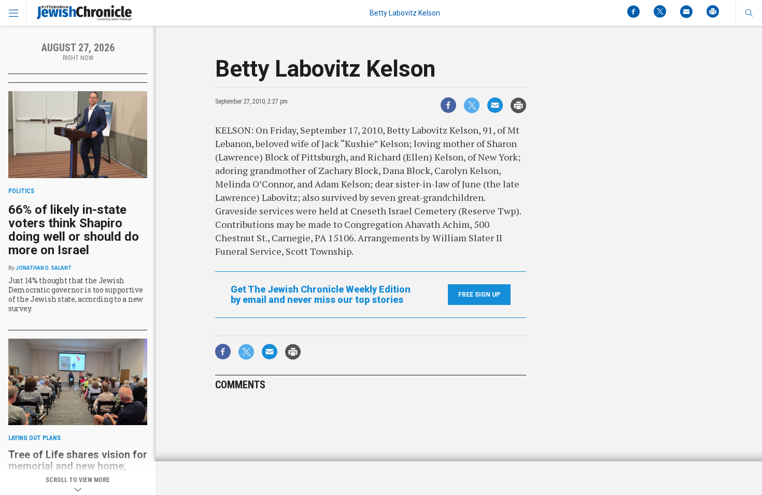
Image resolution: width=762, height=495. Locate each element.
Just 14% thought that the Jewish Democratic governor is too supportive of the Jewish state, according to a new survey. (75, 294)
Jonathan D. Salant (44, 268)
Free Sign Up (479, 294)
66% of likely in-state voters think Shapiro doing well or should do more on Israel (73, 229)
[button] (749, 13)
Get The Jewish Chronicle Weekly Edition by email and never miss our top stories (321, 294)
